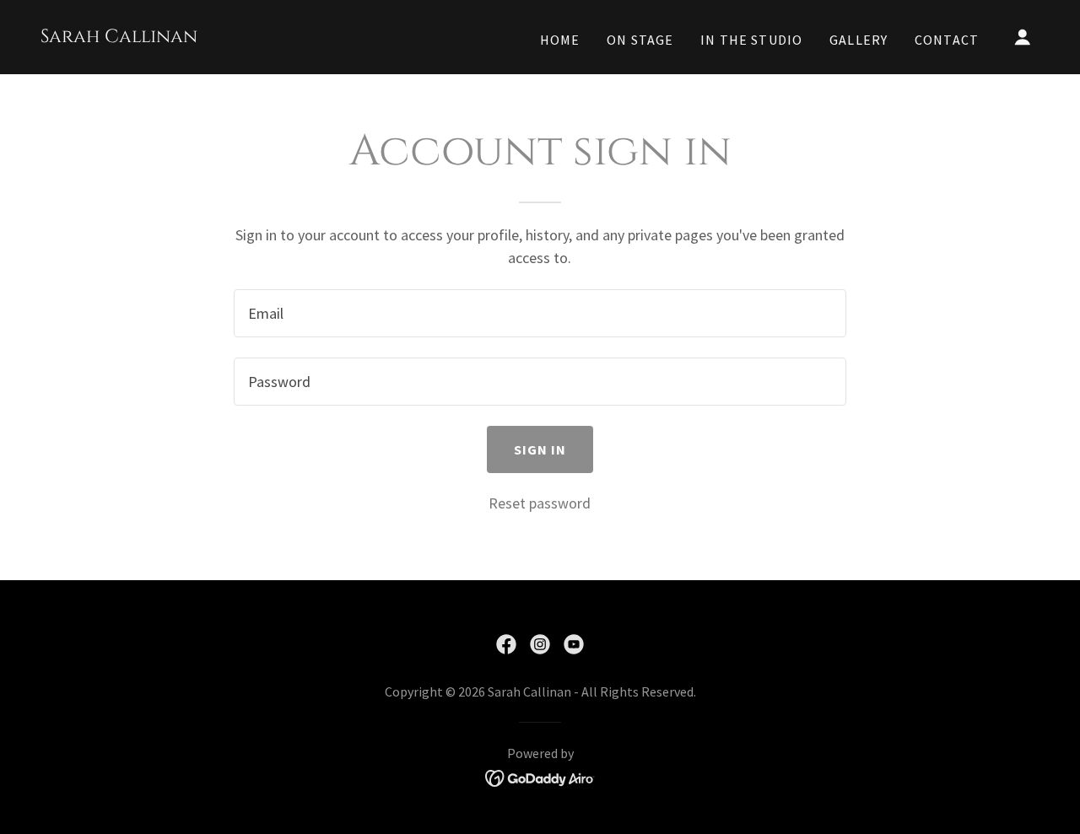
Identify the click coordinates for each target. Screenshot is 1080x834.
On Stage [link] (640, 39)
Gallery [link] (858, 39)
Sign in (540, 449)
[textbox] (539, 313)
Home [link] (560, 39)
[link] (118, 36)
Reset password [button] (540, 503)
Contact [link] (947, 39)
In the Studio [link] (751, 39)
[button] (1023, 37)
